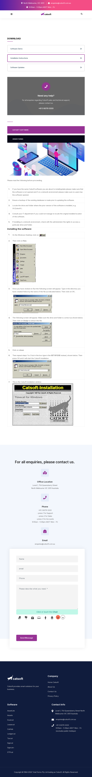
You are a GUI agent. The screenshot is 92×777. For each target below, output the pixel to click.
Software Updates (17, 67)
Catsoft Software (20, 130)
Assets (10, 715)
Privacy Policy (53, 696)
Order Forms (17, 139)
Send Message (26, 638)
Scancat (10, 720)
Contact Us (52, 691)
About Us (51, 687)
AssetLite (11, 711)
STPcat (10, 752)
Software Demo (16, 49)
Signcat (10, 743)
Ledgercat (11, 734)
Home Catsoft (53, 682)
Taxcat (10, 738)
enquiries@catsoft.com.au (66, 719)
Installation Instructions (19, 58)
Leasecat (11, 724)
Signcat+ (10, 748)
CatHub (10, 729)
